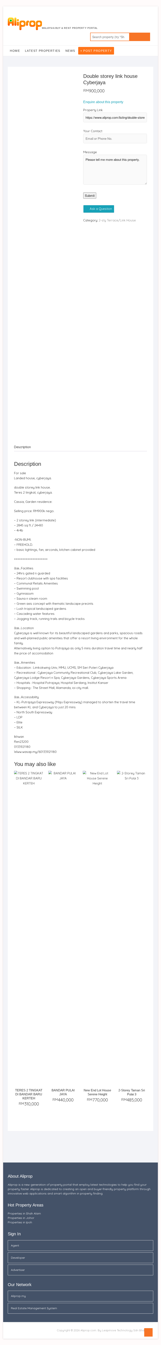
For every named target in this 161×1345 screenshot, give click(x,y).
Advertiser (18, 1270)
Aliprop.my (18, 1296)
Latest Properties (42, 50)
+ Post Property (96, 50)
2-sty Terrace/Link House (117, 220)
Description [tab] (22, 447)
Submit (90, 195)
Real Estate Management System (34, 1308)
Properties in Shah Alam (24, 1213)
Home (15, 50)
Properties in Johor (21, 1218)
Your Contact (92, 131)
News (70, 50)
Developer (18, 1258)
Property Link (93, 110)
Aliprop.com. (88, 1330)
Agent (15, 1245)
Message (90, 152)
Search (139, 37)
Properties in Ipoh (20, 1222)
